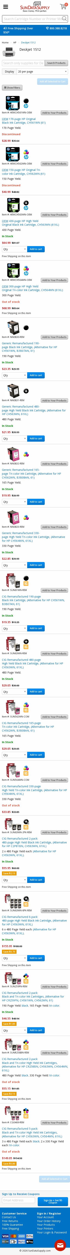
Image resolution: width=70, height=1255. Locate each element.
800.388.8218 (58, 28)
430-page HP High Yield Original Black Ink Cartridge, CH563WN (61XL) (30, 223)
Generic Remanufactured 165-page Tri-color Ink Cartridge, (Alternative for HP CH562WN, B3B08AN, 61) (31, 473)
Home (5, 42)
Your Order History (48, 1221)
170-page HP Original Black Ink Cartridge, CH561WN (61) (24, 121)
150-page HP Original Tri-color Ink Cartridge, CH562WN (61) (23, 172)
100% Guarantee (12, 1224)
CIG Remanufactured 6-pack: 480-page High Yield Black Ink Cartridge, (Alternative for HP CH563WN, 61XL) (34, 920)
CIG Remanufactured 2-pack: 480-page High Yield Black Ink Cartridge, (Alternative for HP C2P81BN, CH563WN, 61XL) (34, 842)
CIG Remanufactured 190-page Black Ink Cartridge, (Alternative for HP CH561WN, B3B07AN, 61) (33, 600)
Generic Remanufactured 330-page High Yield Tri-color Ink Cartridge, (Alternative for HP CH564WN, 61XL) (33, 536)
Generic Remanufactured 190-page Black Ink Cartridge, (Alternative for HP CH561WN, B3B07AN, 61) (29, 347)
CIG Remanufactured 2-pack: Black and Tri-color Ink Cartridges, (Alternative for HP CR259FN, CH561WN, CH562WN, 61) (33, 996)
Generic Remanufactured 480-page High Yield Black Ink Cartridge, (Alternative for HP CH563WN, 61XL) (34, 410)
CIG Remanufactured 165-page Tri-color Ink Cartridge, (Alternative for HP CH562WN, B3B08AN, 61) (28, 726)
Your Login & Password (52, 1232)
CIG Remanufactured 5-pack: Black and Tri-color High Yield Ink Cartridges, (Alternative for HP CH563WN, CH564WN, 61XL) (32, 1132)
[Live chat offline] (60, 1245)
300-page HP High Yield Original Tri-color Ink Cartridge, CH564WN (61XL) (32, 288)
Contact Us (9, 1217)
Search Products (56, 63)
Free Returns (10, 1221)
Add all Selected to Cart (53, 81)
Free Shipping (10, 1228)
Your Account (45, 1217)
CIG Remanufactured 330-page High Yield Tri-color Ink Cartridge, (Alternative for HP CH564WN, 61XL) (34, 790)
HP (14, 42)
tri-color (54, 1005)
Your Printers (45, 1228)
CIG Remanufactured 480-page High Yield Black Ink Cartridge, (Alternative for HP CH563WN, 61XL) (32, 663)
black (25, 1005)
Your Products (46, 1224)
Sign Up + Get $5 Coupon (53, 1201)
